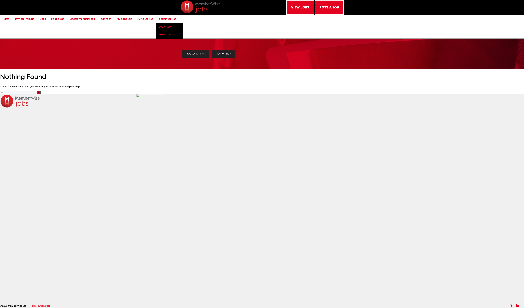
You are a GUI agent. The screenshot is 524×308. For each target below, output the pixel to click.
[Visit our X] (512, 306)
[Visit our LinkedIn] (517, 306)
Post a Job (57, 19)
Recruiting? (224, 53)
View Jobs (300, 7)
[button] (179, 19)
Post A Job (329, 7)
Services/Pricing (24, 19)
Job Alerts (165, 26)
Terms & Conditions (41, 305)
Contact (105, 19)
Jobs (43, 19)
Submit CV (165, 34)
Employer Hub (145, 19)
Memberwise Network (82, 19)
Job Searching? (196, 53)
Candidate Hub (167, 19)
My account (124, 19)
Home (6, 19)
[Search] (39, 92)
